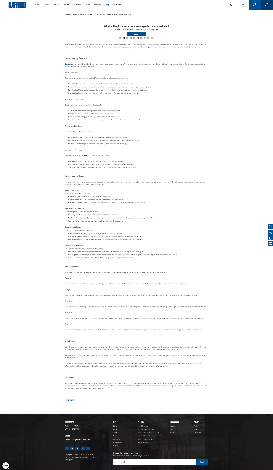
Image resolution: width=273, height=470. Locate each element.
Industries (116, 429)
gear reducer (70, 401)
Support (172, 426)
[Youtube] (72, 448)
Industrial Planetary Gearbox (146, 436)
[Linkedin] (83, 448)
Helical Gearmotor (143, 426)
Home (115, 426)
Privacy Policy (117, 442)
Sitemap (115, 446)
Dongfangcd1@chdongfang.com (77, 440)
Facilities (196, 426)
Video (171, 429)
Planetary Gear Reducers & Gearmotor (149, 432)
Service (115, 432)
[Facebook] (67, 448)
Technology (197, 432)
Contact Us (116, 439)
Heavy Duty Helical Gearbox (146, 429)
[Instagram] (77, 448)
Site (156, 30)
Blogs (115, 436)
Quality (196, 429)
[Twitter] (88, 448)
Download (173, 432)
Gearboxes (68, 64)
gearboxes (84, 155)
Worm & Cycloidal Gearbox (146, 439)
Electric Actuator (143, 442)
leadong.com (69, 460)
